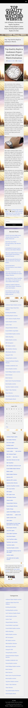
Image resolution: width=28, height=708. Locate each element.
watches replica (10, 555)
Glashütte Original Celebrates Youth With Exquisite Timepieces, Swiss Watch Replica (13, 286)
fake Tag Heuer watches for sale (14, 465)
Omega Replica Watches (12, 503)
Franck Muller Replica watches (13, 334)
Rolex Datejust (9, 375)
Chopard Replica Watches (12, 327)
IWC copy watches (11, 488)
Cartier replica (10, 451)
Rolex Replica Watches (12, 527)
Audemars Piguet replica (12, 436)
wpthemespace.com (18, 706)
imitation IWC (10, 477)
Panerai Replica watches (11, 368)
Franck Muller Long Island (12, 330)
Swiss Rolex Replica (11, 536)
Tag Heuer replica (10, 545)
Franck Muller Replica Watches (13, 468)
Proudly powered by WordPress (13, 704)
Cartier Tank (9, 324)
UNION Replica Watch (11, 399)
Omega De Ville (9, 355)
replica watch (18, 514)
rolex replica (9, 520)
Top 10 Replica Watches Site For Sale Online (14, 551)
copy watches (18, 451)
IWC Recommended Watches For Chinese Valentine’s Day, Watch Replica (13, 260)
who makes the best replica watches (13, 558)
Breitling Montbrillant (11, 312)
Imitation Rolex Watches (12, 483)
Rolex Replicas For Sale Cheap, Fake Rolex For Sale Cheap (13, 524)
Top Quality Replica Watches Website (14, 13)
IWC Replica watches (10, 346)
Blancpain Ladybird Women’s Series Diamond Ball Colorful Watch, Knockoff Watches (14, 254)
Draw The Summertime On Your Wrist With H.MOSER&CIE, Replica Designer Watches (14, 273)
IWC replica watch (11, 494)
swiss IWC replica (10, 530)
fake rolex (15, 457)
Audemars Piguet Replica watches (13, 305)
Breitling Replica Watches (12, 448)
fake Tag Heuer (10, 462)
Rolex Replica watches (11, 384)
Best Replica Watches (11, 439)
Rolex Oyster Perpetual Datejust (13, 381)
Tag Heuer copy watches (12, 542)
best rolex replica (10, 442)
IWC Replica (9, 491)
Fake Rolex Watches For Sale (13, 459)
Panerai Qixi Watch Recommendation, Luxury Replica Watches (13, 267)
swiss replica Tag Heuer (12, 533)
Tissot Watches (9, 393)
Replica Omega (10, 509)
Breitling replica (10, 445)
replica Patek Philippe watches (13, 511)
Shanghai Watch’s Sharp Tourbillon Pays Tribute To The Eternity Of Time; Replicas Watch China (14, 280)
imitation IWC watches (12, 480)
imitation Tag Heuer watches (13, 485)
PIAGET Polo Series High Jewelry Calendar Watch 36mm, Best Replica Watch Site (13, 237)
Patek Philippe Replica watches (13, 372)
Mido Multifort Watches (11, 349)
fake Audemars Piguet (11, 454)
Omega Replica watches (11, 358)
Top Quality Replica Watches (12, 396)
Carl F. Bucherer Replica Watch (13, 318)
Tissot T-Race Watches (11, 390)
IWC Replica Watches (11, 497)
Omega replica (10, 500)
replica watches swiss (11, 517)
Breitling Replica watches (12, 315)
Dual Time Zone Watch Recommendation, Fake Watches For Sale (13, 243)
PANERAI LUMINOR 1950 (12, 365)
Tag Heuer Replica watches (12, 387)
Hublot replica (10, 471)
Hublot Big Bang (9, 336)
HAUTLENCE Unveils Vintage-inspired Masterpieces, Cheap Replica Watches (13, 292)
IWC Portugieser (9, 343)
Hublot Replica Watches (12, 474)
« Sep (7, 427)
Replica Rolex (10, 514)
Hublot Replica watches (11, 340)
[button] (26, 2)
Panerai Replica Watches (12, 506)
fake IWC (9, 457)
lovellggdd (19, 60)
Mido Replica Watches (11, 352)
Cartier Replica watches (11, 321)
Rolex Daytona (9, 378)
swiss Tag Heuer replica (12, 539)
